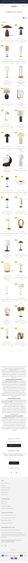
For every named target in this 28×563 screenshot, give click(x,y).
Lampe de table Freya (7, 299)
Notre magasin (4, 492)
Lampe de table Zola (7, 212)
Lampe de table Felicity (21, 127)
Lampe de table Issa (7, 343)
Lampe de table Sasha (21, 299)
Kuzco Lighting (7, 146)
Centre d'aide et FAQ (6, 483)
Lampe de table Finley (7, 233)
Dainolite (21, 59)
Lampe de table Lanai (21, 233)
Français (13, 549)
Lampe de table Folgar (21, 105)
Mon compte (4, 503)
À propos (3, 485)
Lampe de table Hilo (21, 212)
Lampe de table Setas (7, 148)
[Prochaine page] (21, 351)
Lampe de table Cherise (7, 278)
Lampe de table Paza (21, 61)
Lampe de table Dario (7, 192)
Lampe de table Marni (7, 61)
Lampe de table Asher (21, 40)
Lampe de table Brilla (21, 277)
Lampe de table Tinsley (7, 256)
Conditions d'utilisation (6, 506)
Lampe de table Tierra (21, 170)
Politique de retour (5, 490)
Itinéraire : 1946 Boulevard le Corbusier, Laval (11, 540)
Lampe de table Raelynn (7, 322)
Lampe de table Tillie (7, 104)
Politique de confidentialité (7, 508)
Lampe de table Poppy (7, 40)
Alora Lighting (7, 59)
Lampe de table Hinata (21, 255)
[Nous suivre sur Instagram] (16, 472)
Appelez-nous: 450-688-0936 (8, 541)
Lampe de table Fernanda (7, 83)
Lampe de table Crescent (7, 171)
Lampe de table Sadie (21, 343)
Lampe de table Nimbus (20, 192)
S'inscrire (14, 462)
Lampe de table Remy (7, 126)
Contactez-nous (14, 445)
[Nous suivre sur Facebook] (11, 472)
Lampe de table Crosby (21, 149)
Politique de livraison (5, 487)
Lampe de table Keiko (21, 321)
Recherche (3, 501)
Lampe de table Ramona (21, 83)
